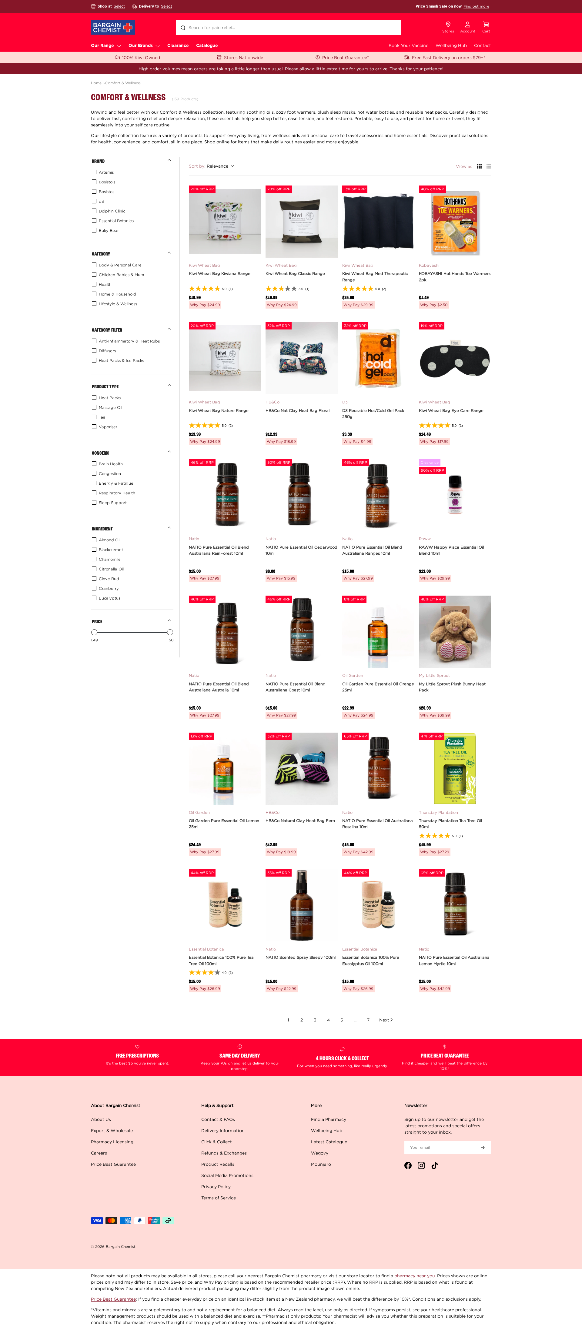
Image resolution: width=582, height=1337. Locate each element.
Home (96, 83)
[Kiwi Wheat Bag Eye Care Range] (455, 358)
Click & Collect (216, 1141)
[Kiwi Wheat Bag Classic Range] (302, 222)
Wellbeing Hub (451, 45)
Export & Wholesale (112, 1130)
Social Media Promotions (227, 1175)
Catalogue (207, 46)
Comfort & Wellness (123, 83)
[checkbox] (131, 172)
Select (119, 6)
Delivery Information (223, 1130)
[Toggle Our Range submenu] (118, 45)
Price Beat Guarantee (113, 1164)
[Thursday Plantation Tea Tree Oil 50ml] (455, 769)
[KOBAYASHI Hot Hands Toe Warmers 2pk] (455, 222)
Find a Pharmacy (328, 1119)
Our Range (102, 46)
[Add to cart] (253, 249)
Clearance (178, 46)
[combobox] (288, 27)
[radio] (479, 166)
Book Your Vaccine (408, 45)
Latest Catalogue (329, 1141)
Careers (99, 1153)
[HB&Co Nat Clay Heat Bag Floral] (302, 358)
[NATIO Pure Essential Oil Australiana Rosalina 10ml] (378, 769)
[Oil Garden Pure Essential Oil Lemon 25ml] (225, 769)
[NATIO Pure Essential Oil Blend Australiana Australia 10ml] (225, 632)
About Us (101, 1119)
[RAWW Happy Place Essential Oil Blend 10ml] (455, 495)
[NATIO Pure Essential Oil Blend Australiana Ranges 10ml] (378, 495)
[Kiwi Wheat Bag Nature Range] (225, 358)
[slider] (94, 632)
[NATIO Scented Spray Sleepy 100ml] (302, 905)
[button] (486, 28)
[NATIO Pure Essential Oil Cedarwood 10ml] (302, 495)
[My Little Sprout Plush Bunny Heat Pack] (455, 632)
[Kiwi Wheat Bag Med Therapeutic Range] (378, 222)
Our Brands (141, 46)
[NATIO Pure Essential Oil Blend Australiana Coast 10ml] (302, 632)
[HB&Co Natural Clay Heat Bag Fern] (302, 769)
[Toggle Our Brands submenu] (157, 45)
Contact (482, 45)
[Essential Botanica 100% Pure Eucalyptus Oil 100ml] (378, 905)
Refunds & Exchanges (224, 1153)
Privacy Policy (216, 1186)
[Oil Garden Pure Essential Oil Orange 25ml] (378, 632)
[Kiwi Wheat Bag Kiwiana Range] (225, 222)
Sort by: (208, 166)
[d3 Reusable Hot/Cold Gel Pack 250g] (378, 358)
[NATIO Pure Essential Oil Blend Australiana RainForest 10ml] (225, 495)
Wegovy (319, 1153)
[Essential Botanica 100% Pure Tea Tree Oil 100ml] (225, 905)
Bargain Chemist (120, 1246)
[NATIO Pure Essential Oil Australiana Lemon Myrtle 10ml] (455, 905)
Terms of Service (218, 1197)
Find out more (476, 6)
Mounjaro (321, 1164)
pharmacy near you (414, 1275)
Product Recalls (217, 1164)
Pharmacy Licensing (112, 1141)
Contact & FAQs (218, 1119)
